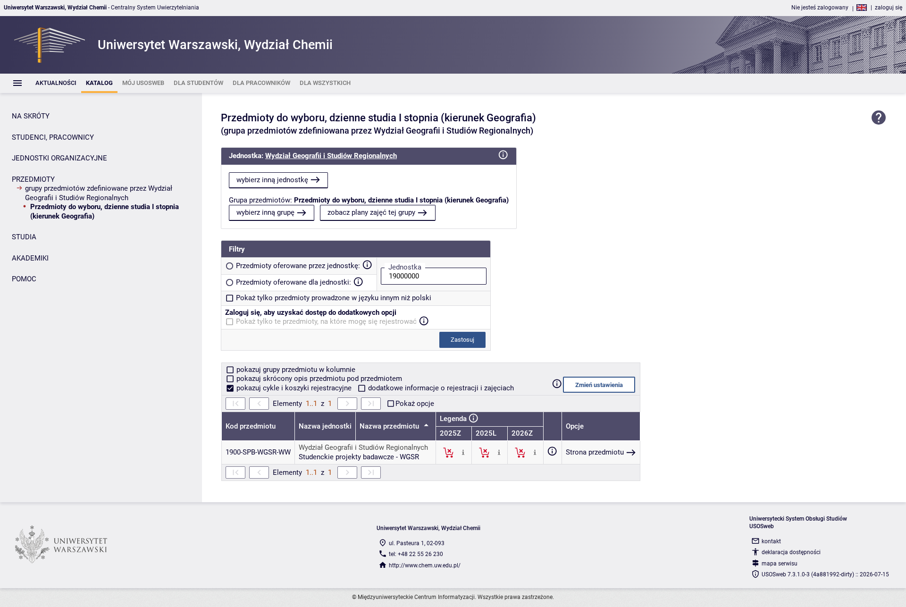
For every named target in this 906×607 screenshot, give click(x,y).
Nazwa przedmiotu (390, 426)
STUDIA (24, 237)
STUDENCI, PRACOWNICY (53, 137)
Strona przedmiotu (595, 452)
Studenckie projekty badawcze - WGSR (359, 457)
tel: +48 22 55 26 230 (416, 554)
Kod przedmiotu (251, 426)
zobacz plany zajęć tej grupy (371, 212)
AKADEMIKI (30, 258)
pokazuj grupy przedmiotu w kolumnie (295, 369)
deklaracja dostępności (791, 552)
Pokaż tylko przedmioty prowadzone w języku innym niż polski (333, 298)
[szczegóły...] (463, 452)
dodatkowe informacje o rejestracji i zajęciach (440, 388)
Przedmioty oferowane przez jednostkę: (298, 265)
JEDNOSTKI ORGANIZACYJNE (59, 158)
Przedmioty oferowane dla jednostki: (293, 282)
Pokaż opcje (414, 403)
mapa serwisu (779, 563)
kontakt (771, 541)
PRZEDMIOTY (33, 179)
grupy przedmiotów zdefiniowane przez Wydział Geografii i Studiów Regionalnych (98, 193)
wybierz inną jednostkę (272, 180)
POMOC (24, 279)
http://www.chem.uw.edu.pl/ (425, 565)
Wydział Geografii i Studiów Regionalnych (331, 156)
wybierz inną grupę (265, 212)
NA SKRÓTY (31, 116)
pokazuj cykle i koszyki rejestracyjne (294, 388)
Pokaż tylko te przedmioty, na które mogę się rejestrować (326, 321)
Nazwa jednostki (325, 426)
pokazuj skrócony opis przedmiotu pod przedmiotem (318, 378)
